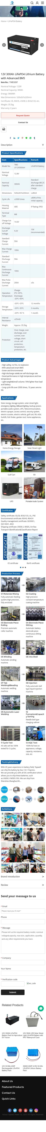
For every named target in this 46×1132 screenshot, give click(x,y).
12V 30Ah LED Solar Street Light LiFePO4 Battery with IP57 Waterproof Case (33, 1035)
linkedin (14, 138)
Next (42, 45)
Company (6, 958)
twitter (18, 138)
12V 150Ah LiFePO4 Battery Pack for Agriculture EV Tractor (12, 1035)
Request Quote (23, 115)
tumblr (34, 138)
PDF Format (4, 129)
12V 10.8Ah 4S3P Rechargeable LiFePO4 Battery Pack (10, 1068)
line (26, 138)
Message (5, 928)
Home (3, 21)
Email (4, 906)
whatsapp (30, 138)
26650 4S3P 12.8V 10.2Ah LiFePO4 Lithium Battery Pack (33, 1068)
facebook (10, 138)
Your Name (6, 968)
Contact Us (23, 122)
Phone (4, 917)
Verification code (9, 979)
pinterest (22, 138)
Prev (4, 45)
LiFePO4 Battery (15, 21)
